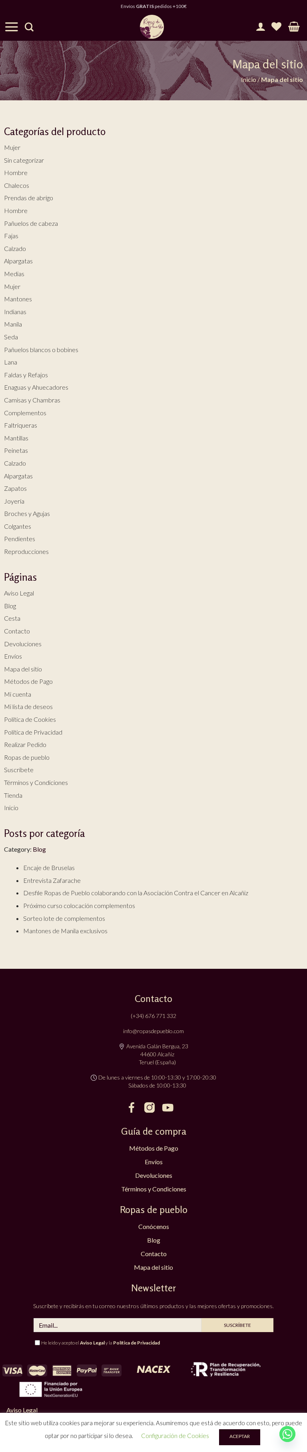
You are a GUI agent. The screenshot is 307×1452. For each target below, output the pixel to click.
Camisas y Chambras (32, 400)
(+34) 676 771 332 (153, 1015)
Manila (13, 324)
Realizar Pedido (25, 744)
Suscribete (19, 769)
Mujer (12, 147)
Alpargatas (18, 261)
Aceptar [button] (239, 1436)
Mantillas (16, 438)
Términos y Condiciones (36, 782)
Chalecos (16, 185)
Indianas (15, 311)
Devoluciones (23, 643)
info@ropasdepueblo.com (153, 1031)
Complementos (25, 412)
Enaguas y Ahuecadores (36, 387)
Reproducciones (26, 551)
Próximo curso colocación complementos (79, 905)
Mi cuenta (17, 694)
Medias (14, 273)
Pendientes (19, 538)
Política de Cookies (30, 719)
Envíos (13, 656)
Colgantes (17, 526)
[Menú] (11, 27)
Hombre (16, 172)
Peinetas (16, 450)
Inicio (248, 79)
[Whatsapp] (287, 1434)
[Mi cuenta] (260, 27)
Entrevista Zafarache (52, 880)
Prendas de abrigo (28, 197)
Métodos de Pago (28, 681)
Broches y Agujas (27, 513)
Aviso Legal (19, 593)
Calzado (15, 248)
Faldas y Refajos (26, 374)
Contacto (17, 631)
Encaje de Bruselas (49, 867)
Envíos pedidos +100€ (154, 6)
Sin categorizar (24, 160)
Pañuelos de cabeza (31, 223)
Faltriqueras (20, 425)
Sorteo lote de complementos (64, 918)
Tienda (13, 795)
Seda (11, 337)
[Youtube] (167, 1107)
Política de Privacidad (33, 732)
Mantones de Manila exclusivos (65, 930)
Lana (10, 362)
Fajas (11, 235)
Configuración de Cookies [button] (175, 1435)
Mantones (18, 299)
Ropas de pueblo (27, 757)
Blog (10, 605)
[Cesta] (294, 27)
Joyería (14, 501)
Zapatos (15, 488)
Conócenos (153, 1226)
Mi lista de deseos (28, 706)
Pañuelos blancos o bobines (41, 349)
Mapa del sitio (23, 669)
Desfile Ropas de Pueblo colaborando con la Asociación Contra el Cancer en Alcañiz (135, 892)
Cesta (12, 618)
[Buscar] (29, 27)
